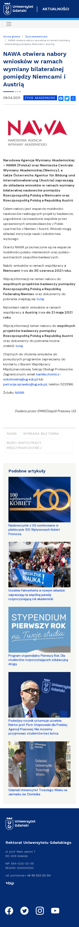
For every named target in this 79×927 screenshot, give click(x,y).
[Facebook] (60, 97)
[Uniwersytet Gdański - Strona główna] (18, 9)
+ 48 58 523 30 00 (38, 875)
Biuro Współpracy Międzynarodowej (24, 445)
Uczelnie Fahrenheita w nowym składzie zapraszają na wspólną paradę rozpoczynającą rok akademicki (36, 594)
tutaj (40, 299)
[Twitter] (66, 97)
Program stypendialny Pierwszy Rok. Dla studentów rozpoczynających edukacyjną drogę (38, 660)
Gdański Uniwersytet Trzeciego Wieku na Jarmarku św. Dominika (37, 792)
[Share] (72, 97)
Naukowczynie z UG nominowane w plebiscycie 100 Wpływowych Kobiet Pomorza (34, 529)
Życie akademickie (36, 36)
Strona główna (11, 36)
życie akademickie (40, 98)
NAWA (19, 392)
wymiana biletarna (41, 433)
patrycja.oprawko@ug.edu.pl (25, 384)
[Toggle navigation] (9, 24)
